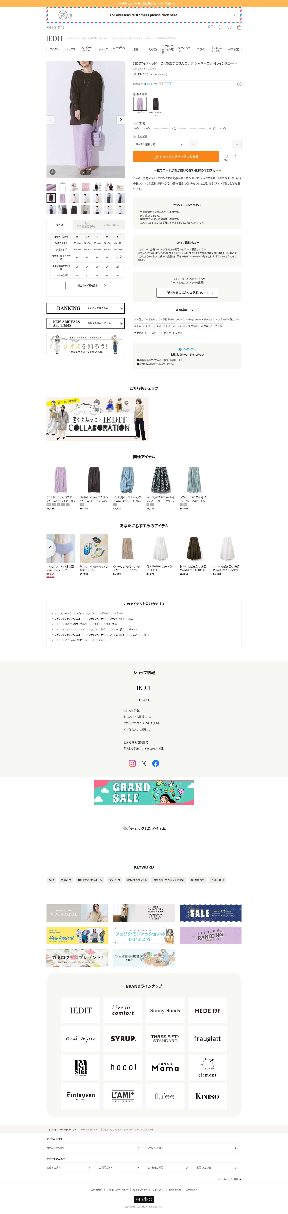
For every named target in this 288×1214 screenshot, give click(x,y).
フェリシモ (51, 1129)
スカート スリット (144, 326)
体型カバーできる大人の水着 (168, 880)
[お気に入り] (229, 27)
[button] (121, 120)
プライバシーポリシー (117, 1189)
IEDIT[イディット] (68, 1129)
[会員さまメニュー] (210, 27)
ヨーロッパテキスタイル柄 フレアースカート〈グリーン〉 (160, 501)
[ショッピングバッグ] (239, 27)
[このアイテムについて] (239, 84)
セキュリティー (140, 1189)
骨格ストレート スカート (148, 332)
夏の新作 (66, 880)
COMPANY (191, 1189)
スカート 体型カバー (228, 319)
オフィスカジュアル (137, 880)
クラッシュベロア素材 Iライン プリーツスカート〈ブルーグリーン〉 (193, 501)
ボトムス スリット (167, 326)
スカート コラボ (174, 332)
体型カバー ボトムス (146, 319)
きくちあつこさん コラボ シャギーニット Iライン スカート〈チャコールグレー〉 (94, 501)
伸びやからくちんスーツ (90, 880)
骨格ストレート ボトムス (200, 319)
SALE (51, 880)
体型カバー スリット (172, 319)
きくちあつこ (197, 880)
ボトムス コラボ (190, 326)
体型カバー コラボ (212, 326)
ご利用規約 (96, 1189)
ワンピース (114, 880)
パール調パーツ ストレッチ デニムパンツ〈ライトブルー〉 (127, 501)
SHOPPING (175, 1189)
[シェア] (234, 156)
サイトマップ (158, 1189)
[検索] (220, 27)
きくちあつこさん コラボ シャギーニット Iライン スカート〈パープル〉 (60, 501)
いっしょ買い (217, 880)
